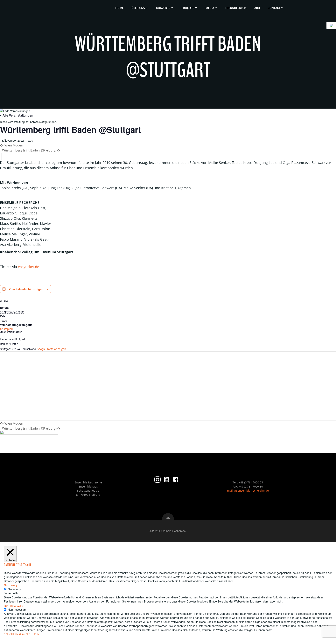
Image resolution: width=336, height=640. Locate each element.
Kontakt (274, 8)
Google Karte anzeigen (51, 349)
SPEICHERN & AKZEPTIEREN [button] (21, 634)
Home (119, 8)
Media (210, 8)
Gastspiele (7, 329)
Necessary (14, 589)
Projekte (187, 8)
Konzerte (163, 8)
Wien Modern (13, 145)
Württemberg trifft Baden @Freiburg (30, 150)
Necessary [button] (10, 585)
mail (230, 490)
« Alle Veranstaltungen (16, 115)
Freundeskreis (236, 8)
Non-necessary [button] (13, 605)
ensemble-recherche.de (253, 490)
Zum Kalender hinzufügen (26, 289)
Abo (257, 8)
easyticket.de (28, 266)
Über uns (138, 8)
